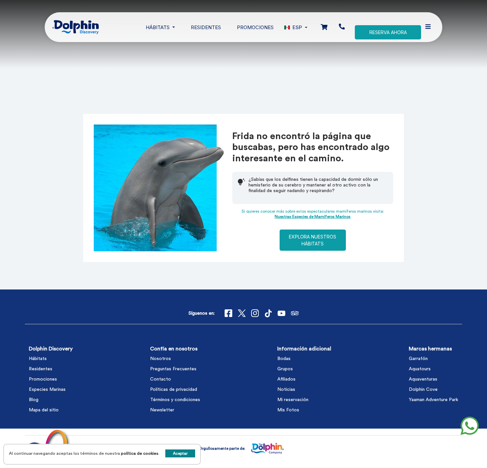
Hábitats (38, 358)
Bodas (284, 358)
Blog (33, 399)
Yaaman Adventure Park (433, 399)
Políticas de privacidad (173, 389)
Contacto (160, 379)
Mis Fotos (288, 410)
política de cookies (139, 453)
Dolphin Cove (423, 389)
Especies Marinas (47, 389)
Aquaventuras (423, 379)
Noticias (286, 389)
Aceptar (180, 453)
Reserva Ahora (388, 32)
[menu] (428, 27)
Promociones (255, 27)
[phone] (342, 27)
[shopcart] (324, 27)
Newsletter (162, 410)
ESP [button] (297, 27)
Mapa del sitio (44, 410)
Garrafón (418, 358)
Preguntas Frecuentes (173, 369)
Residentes (206, 27)
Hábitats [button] (158, 27)
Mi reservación (292, 399)
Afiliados (286, 379)
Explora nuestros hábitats (312, 240)
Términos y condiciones (175, 399)
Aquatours (420, 369)
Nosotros (160, 358)
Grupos (285, 369)
